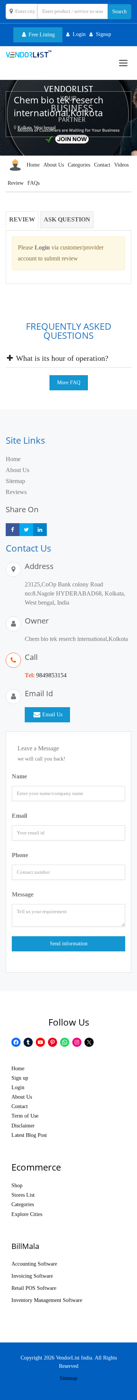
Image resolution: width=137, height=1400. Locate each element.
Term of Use (24, 1116)
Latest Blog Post (29, 1135)
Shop (16, 1185)
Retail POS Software (33, 1288)
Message (22, 894)
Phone (20, 855)
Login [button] (79, 34)
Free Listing (41, 34)
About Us (53, 165)
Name (19, 776)
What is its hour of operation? (61, 358)
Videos (121, 165)
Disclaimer (23, 1126)
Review (16, 183)
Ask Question (67, 219)
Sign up (19, 1078)
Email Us (52, 714)
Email (19, 815)
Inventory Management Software (46, 1300)
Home (33, 165)
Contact (102, 165)
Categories (79, 165)
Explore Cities (26, 1214)
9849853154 (51, 675)
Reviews (16, 492)
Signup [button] (103, 34)
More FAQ (68, 382)
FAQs (33, 183)
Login (17, 1087)
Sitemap (15, 481)
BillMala (25, 1246)
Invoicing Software (32, 1276)
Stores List (23, 1195)
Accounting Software (34, 1264)
